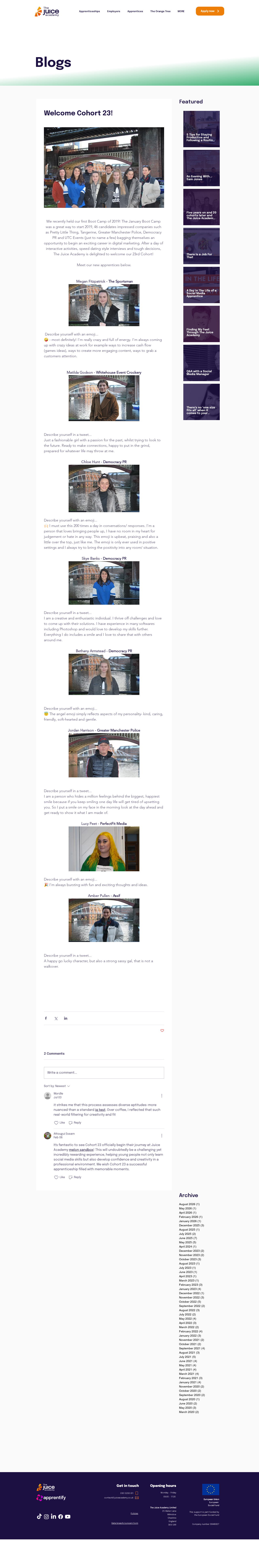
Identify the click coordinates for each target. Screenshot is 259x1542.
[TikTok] (39, 1517)
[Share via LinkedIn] (66, 1018)
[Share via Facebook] (46, 1018)
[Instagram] (46, 1517)
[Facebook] (60, 1517)
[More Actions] (161, 1095)
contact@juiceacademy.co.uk (118, 1498)
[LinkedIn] (53, 1517)
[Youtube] (68, 1517)
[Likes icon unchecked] (56, 1122)
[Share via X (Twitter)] (56, 1018)
